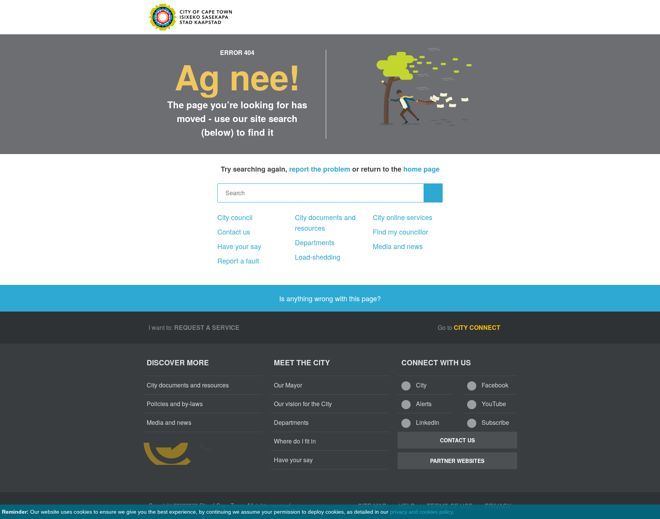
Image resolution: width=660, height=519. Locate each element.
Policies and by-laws (175, 403)
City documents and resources (325, 222)
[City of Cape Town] (177, 454)
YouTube (493, 403)
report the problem (319, 169)
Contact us (233, 231)
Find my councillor (400, 231)
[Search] (433, 192)
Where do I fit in (295, 441)
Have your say (239, 246)
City (420, 385)
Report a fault (238, 260)
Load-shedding (317, 257)
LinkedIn (426, 422)
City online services (402, 217)
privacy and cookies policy (421, 512)
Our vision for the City (303, 403)
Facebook (494, 385)
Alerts (423, 403)
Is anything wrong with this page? (330, 298)
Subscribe (494, 422)
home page (421, 169)
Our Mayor (288, 385)
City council (234, 217)
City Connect (478, 327)
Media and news (398, 246)
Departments (315, 242)
